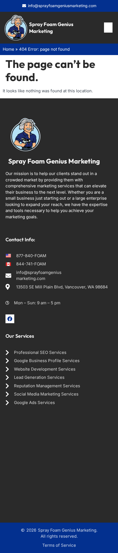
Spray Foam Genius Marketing (54, 161)
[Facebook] (9, 318)
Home (8, 49)
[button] (108, 27)
